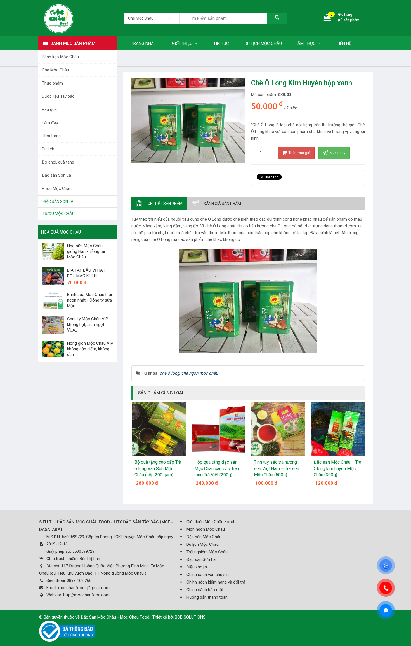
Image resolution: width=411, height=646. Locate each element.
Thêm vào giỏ (299, 153)
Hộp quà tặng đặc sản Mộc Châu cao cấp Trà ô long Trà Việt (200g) (217, 468)
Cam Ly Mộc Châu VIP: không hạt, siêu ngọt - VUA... (88, 324)
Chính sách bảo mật (204, 589)
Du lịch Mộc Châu (202, 544)
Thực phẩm (52, 83)
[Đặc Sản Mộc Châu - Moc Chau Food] (58, 17)
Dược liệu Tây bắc (58, 96)
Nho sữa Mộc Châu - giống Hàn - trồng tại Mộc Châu (86, 251)
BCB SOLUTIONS (190, 617)
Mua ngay (337, 153)
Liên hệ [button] (344, 43)
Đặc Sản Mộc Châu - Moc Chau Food (115, 617)
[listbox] (151, 18)
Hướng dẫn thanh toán (207, 597)
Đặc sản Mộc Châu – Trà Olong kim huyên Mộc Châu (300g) (337, 468)
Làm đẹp (50, 122)
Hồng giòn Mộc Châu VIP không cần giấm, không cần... (90, 349)
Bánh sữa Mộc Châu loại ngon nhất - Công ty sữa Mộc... (89, 300)
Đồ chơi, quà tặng (58, 162)
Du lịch (48, 148)
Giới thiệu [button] (182, 43)
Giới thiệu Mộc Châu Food (210, 521)
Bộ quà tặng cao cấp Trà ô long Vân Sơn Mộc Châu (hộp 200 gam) (157, 468)
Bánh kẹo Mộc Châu (60, 56)
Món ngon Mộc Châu (205, 529)
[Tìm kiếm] (277, 18)
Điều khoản (196, 567)
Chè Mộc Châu (55, 70)
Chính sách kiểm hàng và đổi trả (215, 582)
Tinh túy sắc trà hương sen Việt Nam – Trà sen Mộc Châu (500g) (276, 468)
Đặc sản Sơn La (56, 175)
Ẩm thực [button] (307, 43)
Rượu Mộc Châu (57, 188)
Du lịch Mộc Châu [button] (263, 43)
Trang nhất (143, 43)
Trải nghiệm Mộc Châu (207, 551)
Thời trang (51, 135)
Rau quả (49, 109)
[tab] (159, 203)
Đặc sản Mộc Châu (203, 536)
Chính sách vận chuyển (207, 574)
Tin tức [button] (221, 43)
